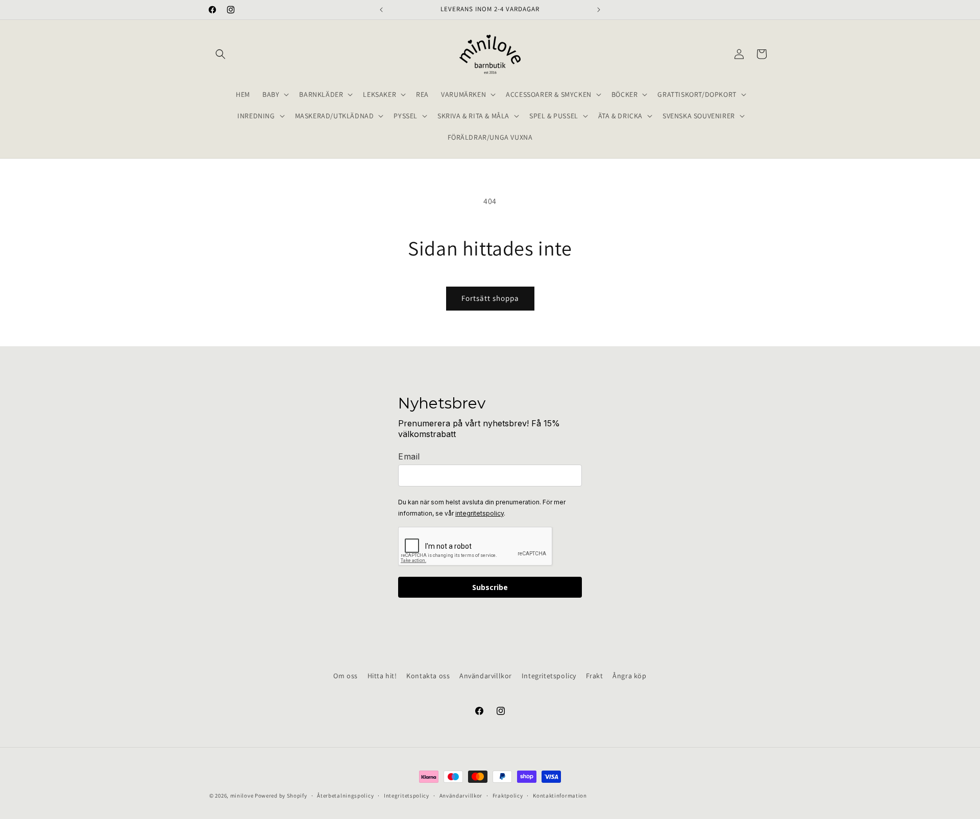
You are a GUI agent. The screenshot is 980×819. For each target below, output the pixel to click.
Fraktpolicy (508, 795)
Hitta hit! (382, 675)
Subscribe (490, 587)
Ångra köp (629, 675)
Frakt (594, 675)
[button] (220, 54)
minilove (242, 795)
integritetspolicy (479, 513)
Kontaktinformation (560, 795)
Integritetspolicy (549, 675)
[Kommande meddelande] (598, 9)
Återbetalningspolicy (345, 795)
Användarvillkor (485, 675)
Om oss (345, 675)
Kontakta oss (428, 675)
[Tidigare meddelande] (381, 9)
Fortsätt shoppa (490, 298)
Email (409, 456)
